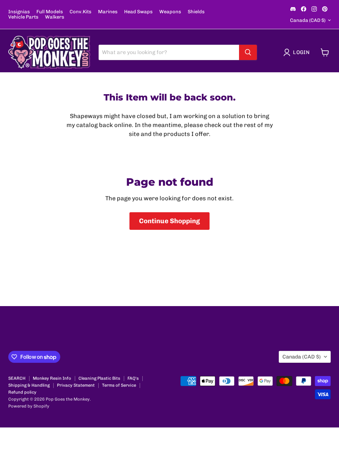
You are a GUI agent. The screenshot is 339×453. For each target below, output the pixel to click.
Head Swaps (138, 12)
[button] (298, 52)
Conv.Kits (80, 12)
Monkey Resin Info (52, 378)
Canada (307, 20)
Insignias (19, 12)
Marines (108, 12)
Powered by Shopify (28, 406)
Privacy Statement (76, 385)
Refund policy (22, 392)
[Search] (248, 52)
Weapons (170, 12)
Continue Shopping (169, 221)
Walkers (54, 17)
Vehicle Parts (23, 17)
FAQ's (133, 378)
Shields (196, 12)
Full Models (49, 12)
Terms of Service (119, 385)
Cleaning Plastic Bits (99, 378)
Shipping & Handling (29, 385)
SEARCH (16, 378)
